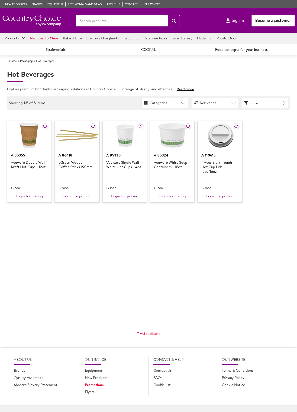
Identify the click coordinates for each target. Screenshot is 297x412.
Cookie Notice (233, 384)
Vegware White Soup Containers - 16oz (170, 164)
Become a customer (273, 20)
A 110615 (208, 155)
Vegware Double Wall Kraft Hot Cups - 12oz (28, 164)
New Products (96, 377)
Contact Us (162, 370)
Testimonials (56, 49)
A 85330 (113, 155)
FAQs (157, 377)
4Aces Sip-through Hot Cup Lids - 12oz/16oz (216, 167)
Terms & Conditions (238, 370)
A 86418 (65, 155)
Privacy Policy (233, 377)
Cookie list (162, 384)
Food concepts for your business (241, 49)
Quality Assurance (28, 377)
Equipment (93, 370)
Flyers (90, 391)
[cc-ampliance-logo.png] (31, 20)
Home (13, 61)
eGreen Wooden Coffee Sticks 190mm (75, 164)
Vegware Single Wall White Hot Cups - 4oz (123, 164)
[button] (174, 21)
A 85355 (18, 155)
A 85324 (161, 155)
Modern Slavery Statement (35, 384)
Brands (19, 370)
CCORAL (148, 49)
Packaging (26, 61)
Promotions (94, 384)
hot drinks (43, 88)
